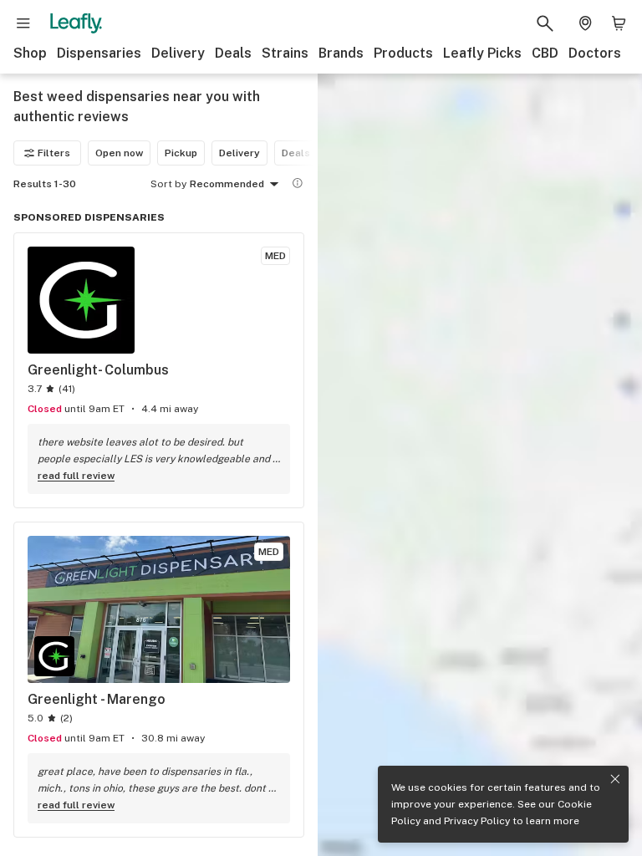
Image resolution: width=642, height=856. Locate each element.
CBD (545, 53)
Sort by (168, 184)
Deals (233, 53)
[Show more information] (297, 183)
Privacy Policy (477, 821)
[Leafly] (76, 23)
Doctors (594, 53)
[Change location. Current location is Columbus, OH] (585, 23)
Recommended (227, 184)
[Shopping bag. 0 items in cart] (619, 23)
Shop (30, 53)
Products (403, 53)
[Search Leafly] (545, 23)
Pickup (181, 153)
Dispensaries (99, 53)
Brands (341, 53)
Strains (285, 53)
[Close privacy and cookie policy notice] (615, 779)
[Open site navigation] (23, 23)
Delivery (178, 53)
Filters (54, 153)
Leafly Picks (482, 53)
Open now (119, 153)
